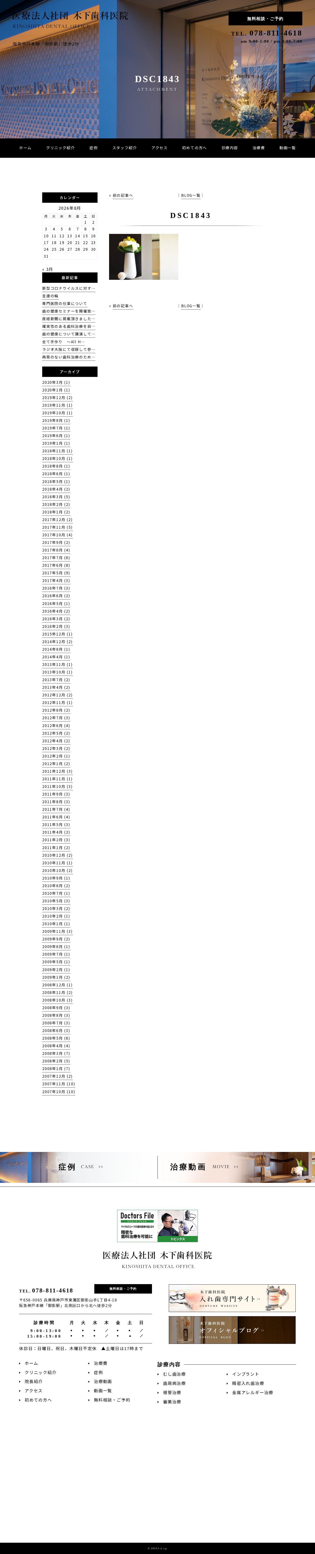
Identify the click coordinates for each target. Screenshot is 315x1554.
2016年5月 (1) (56, 603)
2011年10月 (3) (57, 786)
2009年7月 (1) (56, 954)
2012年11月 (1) (57, 702)
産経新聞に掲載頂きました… (68, 318)
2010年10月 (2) (57, 870)
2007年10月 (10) (58, 1091)
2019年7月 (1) (56, 428)
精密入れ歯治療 (248, 1383)
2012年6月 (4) (56, 725)
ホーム (31, 1363)
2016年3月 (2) (56, 618)
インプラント (245, 1374)
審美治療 (172, 1402)
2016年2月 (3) (56, 626)
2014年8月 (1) (56, 649)
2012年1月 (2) (56, 763)
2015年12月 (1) (57, 634)
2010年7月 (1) (56, 893)
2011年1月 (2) (56, 847)
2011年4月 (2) (56, 832)
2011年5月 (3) (56, 824)
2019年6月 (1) (56, 435)
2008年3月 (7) (56, 1053)
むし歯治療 (174, 1374)
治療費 (100, 1363)
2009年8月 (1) (56, 946)
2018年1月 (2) (56, 512)
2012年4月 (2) (56, 740)
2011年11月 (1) (57, 778)
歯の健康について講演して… (68, 334)
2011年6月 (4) (56, 817)
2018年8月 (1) (56, 466)
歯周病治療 (174, 1383)
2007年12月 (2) (57, 1076)
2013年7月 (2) (56, 679)
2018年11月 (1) (57, 450)
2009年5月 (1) (56, 961)
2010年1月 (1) (56, 923)
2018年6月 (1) (56, 473)
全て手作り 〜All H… (63, 341)
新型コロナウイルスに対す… (68, 288)
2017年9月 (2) (56, 542)
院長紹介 (34, 1381)
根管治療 (172, 1392)
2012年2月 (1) (56, 756)
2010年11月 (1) (57, 862)
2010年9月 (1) (56, 878)
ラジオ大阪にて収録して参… (68, 349)
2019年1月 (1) (56, 443)
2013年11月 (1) (57, 664)
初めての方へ (38, 1400)
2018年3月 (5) (56, 496)
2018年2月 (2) (56, 504)
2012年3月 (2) (56, 748)
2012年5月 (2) (56, 733)
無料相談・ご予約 (265, 18)
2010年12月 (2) (57, 855)
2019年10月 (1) (57, 412)
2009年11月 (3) (57, 931)
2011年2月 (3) (56, 839)
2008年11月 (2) (57, 992)
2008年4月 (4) (56, 1045)
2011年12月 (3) (57, 771)
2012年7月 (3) (56, 717)
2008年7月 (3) (56, 1023)
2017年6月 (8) (56, 565)
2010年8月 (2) (56, 885)
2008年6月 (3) (56, 1030)
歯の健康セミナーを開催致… (68, 311)
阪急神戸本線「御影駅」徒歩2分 (46, 44)
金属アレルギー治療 (252, 1392)
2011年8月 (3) (56, 801)
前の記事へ (123, 195)
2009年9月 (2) (56, 939)
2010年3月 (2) (56, 908)
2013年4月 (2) (56, 687)
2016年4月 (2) (56, 611)
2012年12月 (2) (57, 695)
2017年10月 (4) (57, 534)
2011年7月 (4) (56, 809)
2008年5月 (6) (56, 1038)
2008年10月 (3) (57, 1000)
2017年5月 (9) (56, 573)
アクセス (34, 1390)
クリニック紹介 (41, 1372)
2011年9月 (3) (56, 794)
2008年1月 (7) (56, 1068)
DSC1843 (191, 215)
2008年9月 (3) (56, 1007)
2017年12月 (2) (57, 519)
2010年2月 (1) (56, 916)
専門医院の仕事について (64, 303)
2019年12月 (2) (57, 397)
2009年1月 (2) (56, 977)
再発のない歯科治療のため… (68, 357)
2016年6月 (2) (56, 595)
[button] (230, 147)
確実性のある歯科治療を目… (68, 326)
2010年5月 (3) (56, 901)
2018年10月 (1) (57, 458)
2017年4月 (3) (56, 580)
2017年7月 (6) (56, 557)
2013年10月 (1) (57, 672)
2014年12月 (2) (57, 641)
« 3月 (47, 269)
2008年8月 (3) (56, 1015)
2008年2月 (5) (56, 1061)
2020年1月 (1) (56, 390)
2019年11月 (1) (57, 405)
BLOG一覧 (191, 195)
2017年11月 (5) (57, 527)
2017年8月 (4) (56, 550)
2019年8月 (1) (56, 420)
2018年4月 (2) (56, 489)
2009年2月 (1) (56, 969)
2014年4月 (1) (56, 656)
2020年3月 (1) (56, 382)
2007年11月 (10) (58, 1083)
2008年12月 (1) (57, 984)
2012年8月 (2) (56, 710)
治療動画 (103, 1381)
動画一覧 (103, 1390)
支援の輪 (50, 295)
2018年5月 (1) (56, 481)
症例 (98, 1372)
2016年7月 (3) (56, 588)
